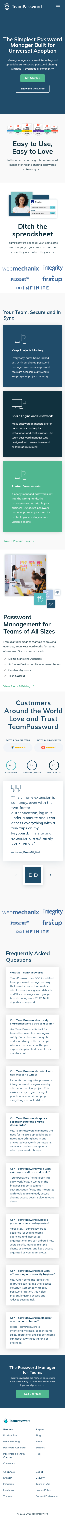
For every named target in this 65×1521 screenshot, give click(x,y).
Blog (38, 1435)
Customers (9, 1463)
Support (40, 1447)
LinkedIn (7, 1477)
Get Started (32, 78)
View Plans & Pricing (16, 686)
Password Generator (14, 1447)
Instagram (8, 1483)
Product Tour (10, 1435)
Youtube (7, 1496)
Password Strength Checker (14, 1455)
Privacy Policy (43, 1490)
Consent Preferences (47, 1496)
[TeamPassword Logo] (22, 6)
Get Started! (32, 1393)
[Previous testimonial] (16, 875)
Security (40, 1477)
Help (38, 1453)
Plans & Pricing (11, 1441)
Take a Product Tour (16, 541)
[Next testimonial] (50, 875)
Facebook (8, 1490)
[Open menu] (59, 6)
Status (39, 1441)
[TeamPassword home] (32, 1420)
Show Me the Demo (32, 88)
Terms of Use (43, 1483)
